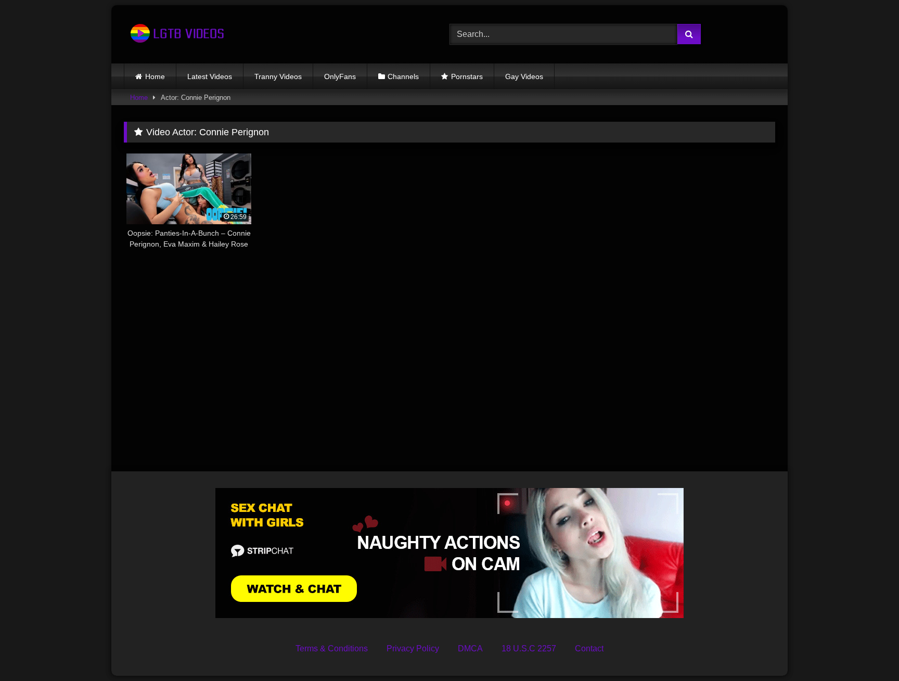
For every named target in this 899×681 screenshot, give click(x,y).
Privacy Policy (413, 648)
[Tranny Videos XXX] (176, 34)
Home (155, 76)
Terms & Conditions (332, 648)
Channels (403, 76)
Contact (589, 648)
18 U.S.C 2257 (529, 648)
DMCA (470, 648)
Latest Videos (209, 76)
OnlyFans (340, 76)
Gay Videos (524, 76)
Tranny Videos (278, 76)
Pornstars (467, 76)
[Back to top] (866, 650)
